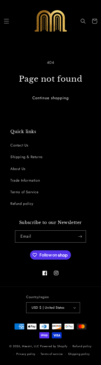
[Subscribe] (80, 236)
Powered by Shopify (54, 346)
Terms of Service (24, 192)
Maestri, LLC (30, 346)
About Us (18, 168)
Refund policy (21, 203)
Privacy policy (25, 354)
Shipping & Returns (26, 156)
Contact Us (19, 145)
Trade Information (25, 180)
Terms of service (52, 354)
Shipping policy (79, 354)
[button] (6, 21)
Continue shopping (50, 98)
